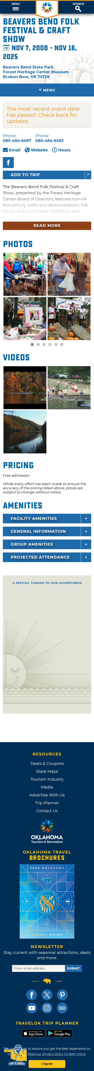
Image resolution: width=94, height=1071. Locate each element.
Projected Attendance (40, 557)
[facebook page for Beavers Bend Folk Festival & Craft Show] (8, 162)
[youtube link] (31, 1008)
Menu (16, 3)
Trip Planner (47, 803)
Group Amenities (32, 544)
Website (39, 150)
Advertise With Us (47, 795)
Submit (73, 968)
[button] (15, 7)
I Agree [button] (47, 1064)
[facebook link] (31, 994)
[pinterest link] (62, 994)
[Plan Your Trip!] (15, 1055)
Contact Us (47, 810)
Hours (64, 150)
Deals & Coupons (47, 763)
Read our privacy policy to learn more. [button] (57, 1054)
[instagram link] (47, 1008)
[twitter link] (47, 994)
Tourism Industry (47, 779)
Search (78, 3)
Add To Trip (25, 174)
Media (47, 787)
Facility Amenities (34, 518)
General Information (38, 531)
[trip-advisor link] (62, 1008)
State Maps (47, 771)
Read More (47, 225)
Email (14, 150)
